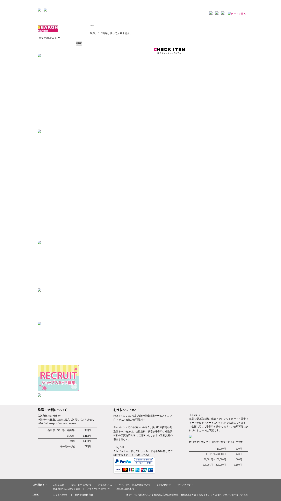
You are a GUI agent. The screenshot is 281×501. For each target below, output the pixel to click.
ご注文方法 (58, 485)
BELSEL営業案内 (125, 488)
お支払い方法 (105, 485)
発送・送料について (81, 485)
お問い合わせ (164, 485)
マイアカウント (185, 485)
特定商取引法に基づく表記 (66, 488)
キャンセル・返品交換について (134, 485)
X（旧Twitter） (60, 494)
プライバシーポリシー (98, 488)
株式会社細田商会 (84, 494)
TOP (92, 25)
